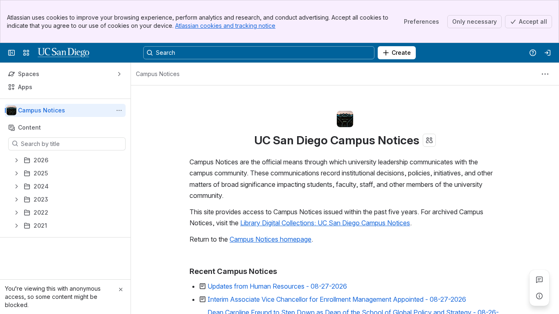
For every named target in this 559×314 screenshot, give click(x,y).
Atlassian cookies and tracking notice (225, 25)
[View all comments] (539, 279)
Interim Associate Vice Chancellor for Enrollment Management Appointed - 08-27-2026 (336, 299)
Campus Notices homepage (270, 239)
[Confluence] (63, 52)
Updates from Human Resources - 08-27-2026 (277, 286)
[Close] (121, 289)
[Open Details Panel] (539, 296)
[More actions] (119, 110)
